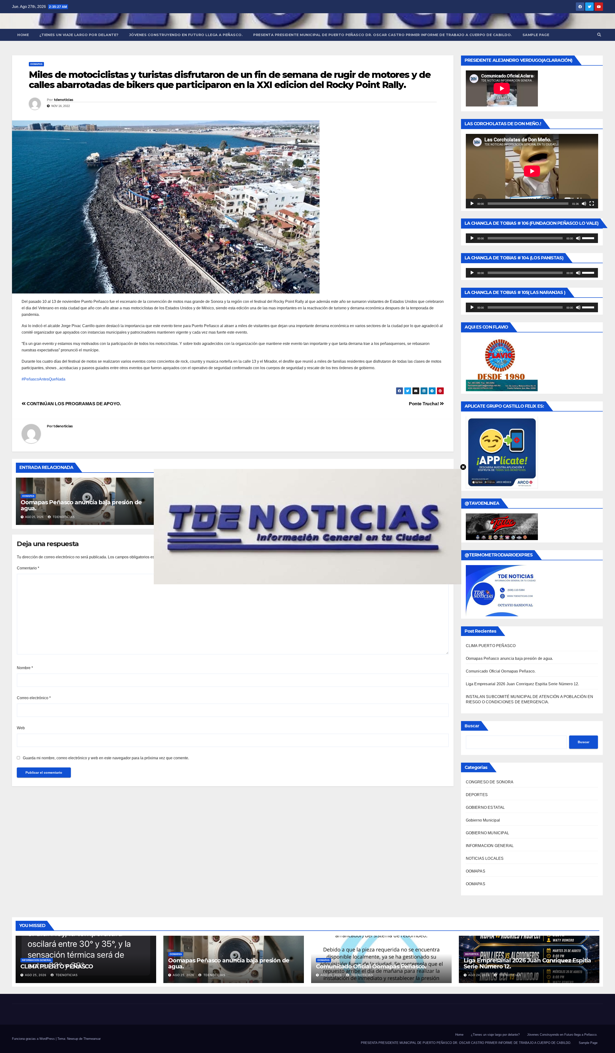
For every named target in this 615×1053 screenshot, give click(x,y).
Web (21, 728)
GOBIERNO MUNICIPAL (487, 833)
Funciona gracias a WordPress (34, 1039)
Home (23, 35)
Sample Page (536, 35)
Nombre (25, 668)
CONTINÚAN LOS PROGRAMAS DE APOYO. (73, 403)
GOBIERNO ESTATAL (485, 807)
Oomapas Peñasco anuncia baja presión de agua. (81, 505)
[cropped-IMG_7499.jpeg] (307, 526)
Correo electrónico (34, 698)
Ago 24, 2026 (479, 975)
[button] (599, 35)
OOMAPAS (36, 64)
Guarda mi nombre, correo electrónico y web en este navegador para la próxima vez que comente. (106, 758)
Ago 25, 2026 (35, 975)
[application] (532, 171)
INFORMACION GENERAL (490, 846)
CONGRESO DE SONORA (490, 782)
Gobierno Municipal (483, 820)
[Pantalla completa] (591, 203)
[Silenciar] (584, 203)
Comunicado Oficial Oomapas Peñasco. (501, 671)
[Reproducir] (472, 203)
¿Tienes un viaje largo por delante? (79, 35)
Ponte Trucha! (424, 403)
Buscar (472, 725)
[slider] (589, 237)
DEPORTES (477, 795)
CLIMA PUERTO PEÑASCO (491, 646)
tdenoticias (63, 100)
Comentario (28, 568)
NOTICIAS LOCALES (485, 858)
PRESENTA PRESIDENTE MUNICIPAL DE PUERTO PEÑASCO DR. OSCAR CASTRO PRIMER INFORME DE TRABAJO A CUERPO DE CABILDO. (382, 35)
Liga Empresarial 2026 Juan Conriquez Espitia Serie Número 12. (522, 684)
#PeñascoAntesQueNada (43, 379)
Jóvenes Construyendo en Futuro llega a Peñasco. (186, 35)
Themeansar (92, 1039)
